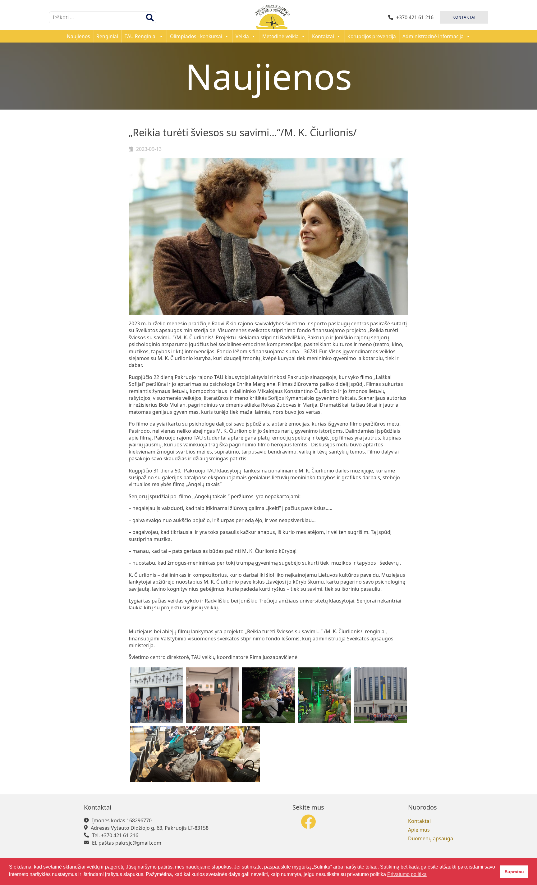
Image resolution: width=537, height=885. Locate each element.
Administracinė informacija (433, 36)
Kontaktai (323, 36)
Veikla (242, 36)
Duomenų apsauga (430, 838)
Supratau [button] (514, 871)
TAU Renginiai (141, 36)
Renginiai (107, 36)
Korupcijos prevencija (371, 36)
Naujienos (78, 36)
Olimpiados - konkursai (196, 36)
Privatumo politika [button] (407, 874)
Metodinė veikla (280, 36)
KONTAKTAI (463, 17)
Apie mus (419, 829)
